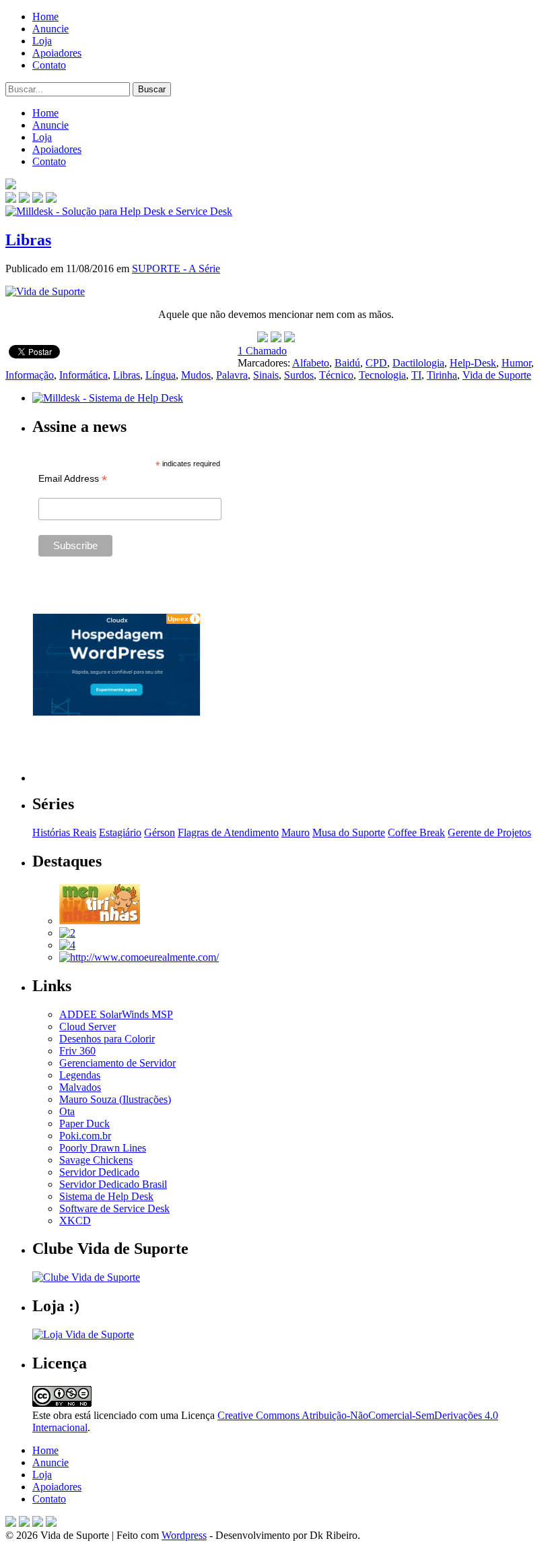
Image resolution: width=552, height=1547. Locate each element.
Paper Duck (84, 1123)
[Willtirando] (67, 933)
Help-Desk (473, 363)
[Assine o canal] (51, 199)
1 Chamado (262, 350)
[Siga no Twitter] (37, 199)
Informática (83, 375)
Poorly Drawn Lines (102, 1148)
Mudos (196, 375)
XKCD (75, 1220)
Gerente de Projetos (489, 832)
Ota (67, 1111)
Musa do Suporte (348, 832)
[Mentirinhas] (99, 920)
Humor (516, 363)
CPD (376, 363)
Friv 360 (77, 1050)
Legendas (79, 1075)
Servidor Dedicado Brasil (113, 1184)
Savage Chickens (96, 1160)
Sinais (266, 375)
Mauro (295, 832)
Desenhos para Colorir (107, 1038)
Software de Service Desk (114, 1208)
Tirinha (442, 375)
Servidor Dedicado (99, 1172)
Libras (28, 240)
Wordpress (184, 1535)
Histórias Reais (64, 832)
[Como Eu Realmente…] (139, 957)
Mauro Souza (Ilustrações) (115, 1099)
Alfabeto (310, 363)
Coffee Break (416, 832)
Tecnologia (382, 375)
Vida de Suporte (496, 375)
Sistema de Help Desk (106, 1196)
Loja (42, 40)
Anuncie (50, 28)
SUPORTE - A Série (176, 268)
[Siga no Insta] (10, 199)
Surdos (299, 375)
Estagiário (120, 832)
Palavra (232, 375)
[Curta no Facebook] (24, 199)
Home (45, 16)
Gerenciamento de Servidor (117, 1063)
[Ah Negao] (67, 945)
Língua (160, 375)
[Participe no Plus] (37, 1523)
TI (416, 375)
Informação (29, 375)
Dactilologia (418, 363)
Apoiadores (56, 53)
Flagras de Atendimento (228, 832)
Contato (49, 65)
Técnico (336, 375)
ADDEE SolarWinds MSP (116, 1014)
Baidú (347, 363)
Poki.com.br (85, 1135)
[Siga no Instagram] (51, 1523)
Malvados (80, 1087)
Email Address (72, 478)
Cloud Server (87, 1026)
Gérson (159, 832)
